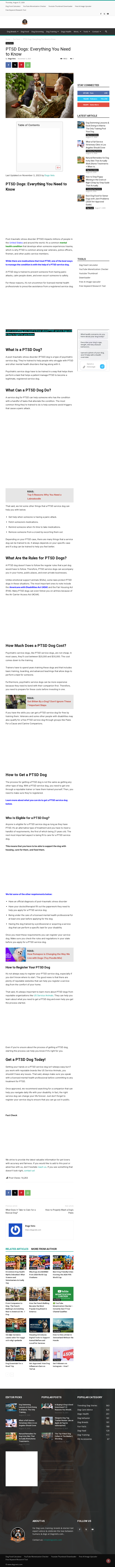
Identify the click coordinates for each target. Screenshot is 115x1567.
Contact (95, 31)
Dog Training (51, 31)
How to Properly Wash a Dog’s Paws (59, 1211)
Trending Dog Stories (94, 151)
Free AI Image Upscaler (83, 6)
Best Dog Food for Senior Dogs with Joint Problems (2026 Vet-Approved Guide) (57, 1498)
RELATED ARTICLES (17, 1248)
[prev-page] (7, 1374)
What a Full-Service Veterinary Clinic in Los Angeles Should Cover (96, 145)
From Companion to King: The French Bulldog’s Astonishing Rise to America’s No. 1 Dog (15, 1308)
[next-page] (12, 1374)
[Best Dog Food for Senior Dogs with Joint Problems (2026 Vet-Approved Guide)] (80, 197)
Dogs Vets (12, 59)
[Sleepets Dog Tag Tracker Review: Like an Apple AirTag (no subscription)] (47, 1421)
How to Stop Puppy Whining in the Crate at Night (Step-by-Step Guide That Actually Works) (57, 1487)
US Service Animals (43, 995)
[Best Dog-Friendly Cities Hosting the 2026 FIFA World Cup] (63, 1262)
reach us (42, 1167)
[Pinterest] (21, 65)
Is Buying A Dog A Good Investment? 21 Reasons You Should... (64, 1407)
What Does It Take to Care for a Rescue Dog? (21, 1211)
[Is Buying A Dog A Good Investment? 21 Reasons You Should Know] (47, 1406)
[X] (104, 14)
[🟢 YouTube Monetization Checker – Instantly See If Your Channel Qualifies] (63, 1294)
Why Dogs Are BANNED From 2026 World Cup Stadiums (38, 1274)
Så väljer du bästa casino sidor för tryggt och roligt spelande (15, 1337)
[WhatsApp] (28, 65)
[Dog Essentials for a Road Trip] (16, 1354)
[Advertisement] (76, 22)
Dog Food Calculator (13, 6)
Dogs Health (66, 31)
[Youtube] (107, 14)
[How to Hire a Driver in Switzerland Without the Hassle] (63, 1325)
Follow (104, 99)
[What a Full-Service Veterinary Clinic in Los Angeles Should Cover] (80, 143)
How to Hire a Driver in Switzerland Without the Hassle (63, 1337)
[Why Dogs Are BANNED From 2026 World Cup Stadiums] (39, 1262)
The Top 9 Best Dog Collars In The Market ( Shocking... (64, 1436)
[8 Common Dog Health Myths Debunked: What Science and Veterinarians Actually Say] (16, 1262)
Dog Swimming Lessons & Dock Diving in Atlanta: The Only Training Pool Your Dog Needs (57, 1455)
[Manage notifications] (108, 1561)
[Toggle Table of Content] (57, 167)
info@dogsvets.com (53, 1540)
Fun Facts (16, 39)
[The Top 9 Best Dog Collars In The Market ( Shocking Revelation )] (47, 1436)
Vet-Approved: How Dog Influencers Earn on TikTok (39, 1366)
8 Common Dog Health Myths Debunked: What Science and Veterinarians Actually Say (15, 1277)
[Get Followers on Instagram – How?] (63, 1354)
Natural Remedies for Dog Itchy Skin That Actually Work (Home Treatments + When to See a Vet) (57, 1475)
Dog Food (25, 31)
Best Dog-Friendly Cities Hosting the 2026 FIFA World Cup (63, 1274)
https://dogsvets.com (33, 1230)
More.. (76, 31)
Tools (85, 31)
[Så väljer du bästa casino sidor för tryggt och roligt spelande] (16, 1325)
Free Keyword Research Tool (16, 10)
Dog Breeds (11, 31)
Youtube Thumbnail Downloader (60, 6)
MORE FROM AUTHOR (44, 1248)
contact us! (29, 1170)
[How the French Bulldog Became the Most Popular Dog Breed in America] (39, 1294)
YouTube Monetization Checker (34, 6)
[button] (106, 31)
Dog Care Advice (35, 1360)
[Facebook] (100, 14)
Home (8, 39)
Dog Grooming (37, 31)
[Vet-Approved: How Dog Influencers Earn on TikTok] (39, 1354)
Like (105, 93)
